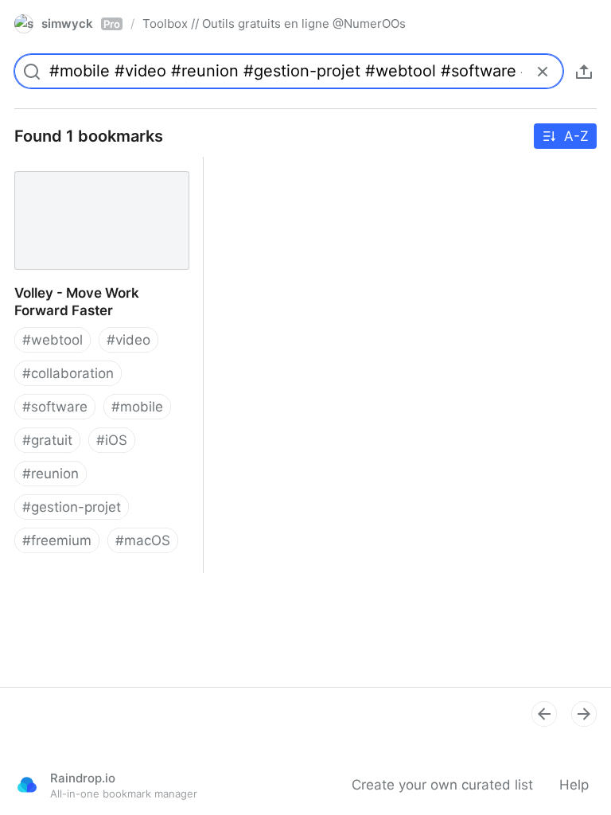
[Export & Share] (584, 71)
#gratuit (47, 440)
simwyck (80, 23)
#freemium (56, 540)
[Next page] (584, 714)
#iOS (111, 440)
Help (574, 785)
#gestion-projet (71, 507)
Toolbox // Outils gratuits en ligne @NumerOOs (274, 23)
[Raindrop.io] (27, 784)
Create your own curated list (442, 785)
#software (55, 407)
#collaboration (68, 373)
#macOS (142, 540)
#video (128, 340)
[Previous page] (544, 714)
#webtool (52, 340)
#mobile (137, 407)
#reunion (50, 474)
